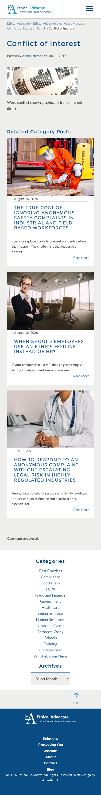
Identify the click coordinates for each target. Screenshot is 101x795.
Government (50, 601)
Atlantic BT (50, 780)
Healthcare (50, 607)
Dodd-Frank (51, 583)
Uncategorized (50, 650)
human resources (50, 613)
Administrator (32, 56)
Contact (50, 763)
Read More (81, 258)
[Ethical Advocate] (50, 718)
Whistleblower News (50, 656)
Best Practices (50, 571)
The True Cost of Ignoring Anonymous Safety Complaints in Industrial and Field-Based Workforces (44, 217)
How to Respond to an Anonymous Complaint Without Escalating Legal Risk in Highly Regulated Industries (46, 469)
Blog (50, 769)
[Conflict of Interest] (42, 81)
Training (50, 644)
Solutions (50, 738)
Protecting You (50, 745)
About (50, 757)
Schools (50, 638)
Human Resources (50, 619)
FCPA (50, 589)
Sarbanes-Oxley (50, 632)
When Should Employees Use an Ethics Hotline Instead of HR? (49, 346)
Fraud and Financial (50, 595)
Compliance (50, 577)
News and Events (50, 626)
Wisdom (50, 751)
